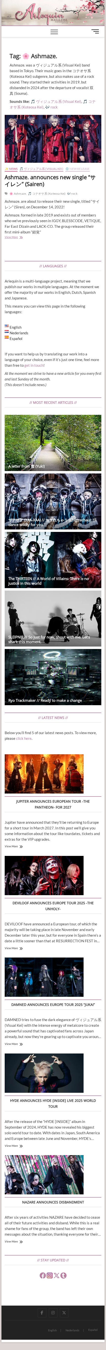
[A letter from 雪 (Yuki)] (53, 443)
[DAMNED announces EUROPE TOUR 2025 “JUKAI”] (44, 978)
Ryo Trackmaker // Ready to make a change (45, 700)
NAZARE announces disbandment (53, 1202)
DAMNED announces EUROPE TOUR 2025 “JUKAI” (53, 1004)
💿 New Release (77, 169)
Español (93, 1329)
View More (18, 237)
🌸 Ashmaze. (18, 193)
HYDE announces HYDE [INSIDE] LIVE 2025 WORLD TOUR (53, 1103)
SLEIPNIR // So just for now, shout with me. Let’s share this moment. (49, 639)
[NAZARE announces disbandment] (44, 1175)
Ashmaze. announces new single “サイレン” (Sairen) (50, 180)
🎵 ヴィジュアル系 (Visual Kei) (41, 169)
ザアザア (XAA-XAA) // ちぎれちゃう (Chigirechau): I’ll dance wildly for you (52, 522)
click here (24, 738)
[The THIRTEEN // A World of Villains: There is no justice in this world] (53, 560)
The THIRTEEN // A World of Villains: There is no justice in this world (48, 581)
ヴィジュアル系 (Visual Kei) (58, 101)
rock (54, 107)
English (52, 1330)
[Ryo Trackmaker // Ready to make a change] (53, 677)
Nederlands (72, 1330)
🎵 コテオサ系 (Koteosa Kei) (47, 193)
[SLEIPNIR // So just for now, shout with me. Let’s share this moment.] (53, 619)
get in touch (33, 365)
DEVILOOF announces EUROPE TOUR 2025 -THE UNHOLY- (53, 906)
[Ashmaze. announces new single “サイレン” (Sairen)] (53, 139)
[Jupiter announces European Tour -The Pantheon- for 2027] (44, 774)
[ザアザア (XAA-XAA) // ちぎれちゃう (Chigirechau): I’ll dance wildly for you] (53, 501)
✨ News (11, 169)
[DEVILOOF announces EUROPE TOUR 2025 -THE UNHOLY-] (44, 876)
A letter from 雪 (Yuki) (26, 466)
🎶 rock (72, 193)
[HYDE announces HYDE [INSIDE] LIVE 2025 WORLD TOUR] (44, 1073)
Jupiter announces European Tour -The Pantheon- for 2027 (53, 804)
